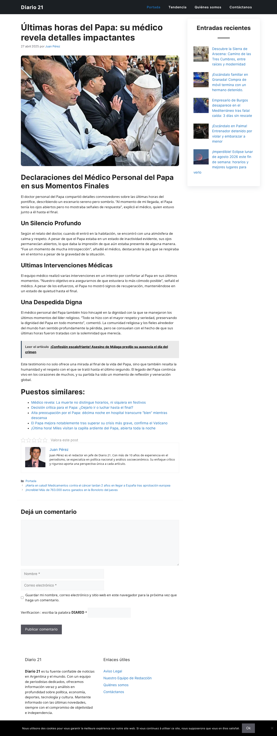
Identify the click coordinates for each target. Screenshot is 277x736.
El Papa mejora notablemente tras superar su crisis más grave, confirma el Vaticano (99, 423)
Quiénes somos (208, 7)
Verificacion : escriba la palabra (54, 612)
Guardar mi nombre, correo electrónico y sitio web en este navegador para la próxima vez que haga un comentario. (101, 598)
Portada (153, 7)
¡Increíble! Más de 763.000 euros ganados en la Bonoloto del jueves (72, 490)
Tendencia (178, 7)
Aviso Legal (112, 671)
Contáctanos (241, 7)
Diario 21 (32, 7)
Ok (248, 728)
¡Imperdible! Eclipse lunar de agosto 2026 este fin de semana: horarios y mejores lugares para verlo (223, 162)
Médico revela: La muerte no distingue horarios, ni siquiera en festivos (88, 402)
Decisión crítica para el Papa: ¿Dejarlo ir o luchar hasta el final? (82, 407)
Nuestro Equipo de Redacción (127, 678)
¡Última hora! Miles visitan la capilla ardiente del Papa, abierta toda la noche (93, 428)
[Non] (272, 728)
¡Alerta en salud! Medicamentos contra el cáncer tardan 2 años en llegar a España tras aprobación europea (98, 485)
